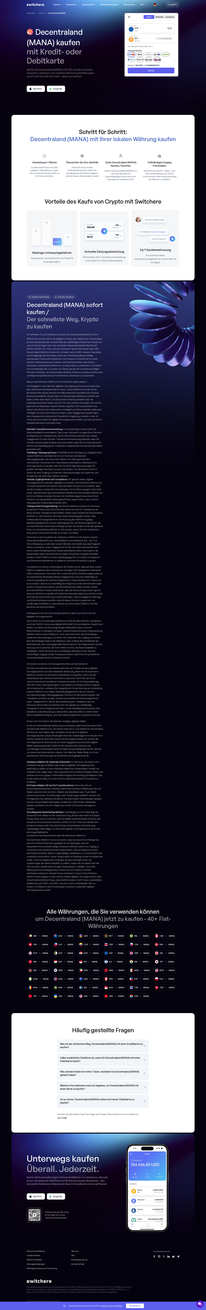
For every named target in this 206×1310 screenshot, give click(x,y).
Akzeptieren (135, 1306)
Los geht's (173, 4)
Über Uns (74, 1251)
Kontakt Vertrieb (77, 1264)
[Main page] (35, 4)
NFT (142, 4)
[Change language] (156, 4)
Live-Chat (62, 1117)
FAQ (73, 1255)
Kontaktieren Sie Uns (79, 1260)
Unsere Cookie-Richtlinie (112, 1306)
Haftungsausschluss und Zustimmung (42, 1268)
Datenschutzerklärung (35, 1251)
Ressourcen (129, 4)
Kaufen (57, 4)
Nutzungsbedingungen (36, 1264)
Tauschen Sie (88, 4)
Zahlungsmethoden (108, 4)
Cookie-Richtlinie (33, 1255)
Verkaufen (71, 4)
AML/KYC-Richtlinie (34, 1260)
